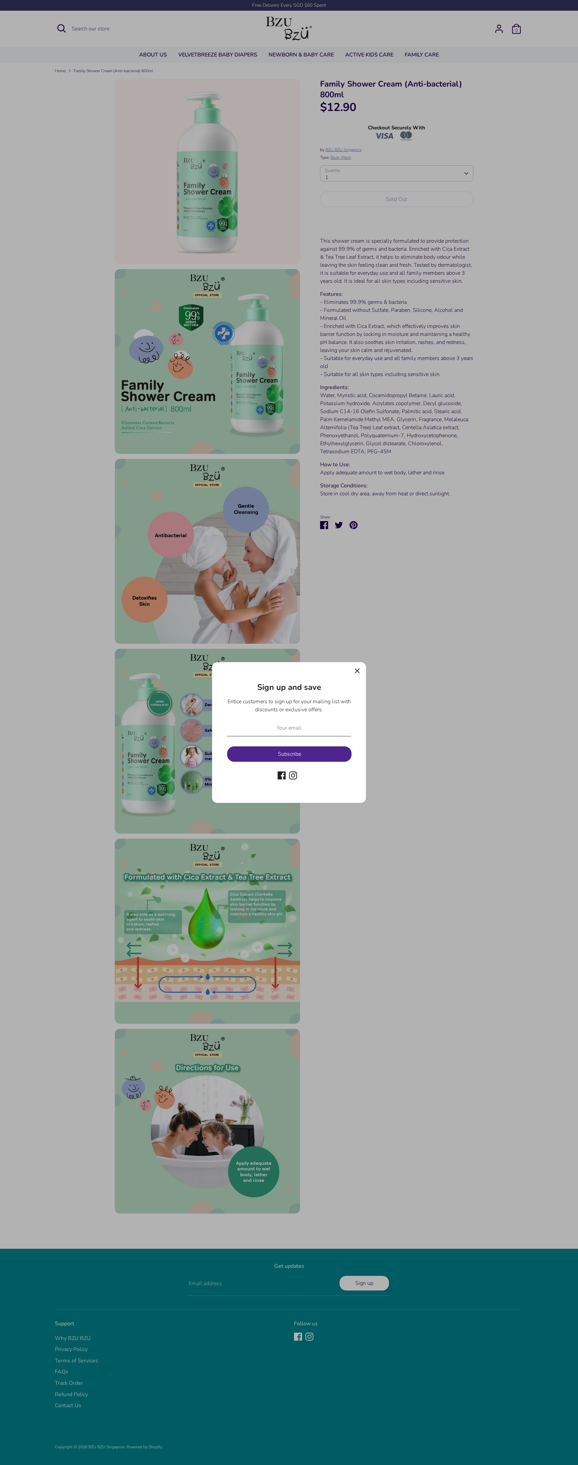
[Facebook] (282, 775)
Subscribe (289, 754)
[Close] (357, 670)
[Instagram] (293, 775)
